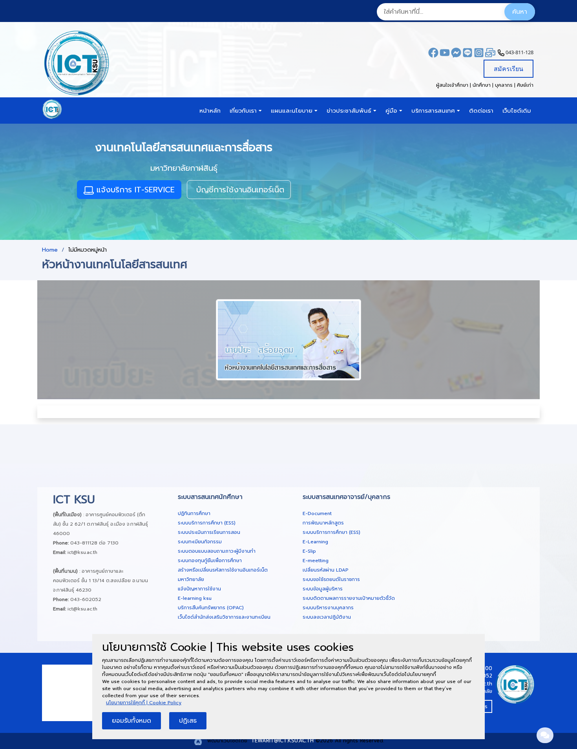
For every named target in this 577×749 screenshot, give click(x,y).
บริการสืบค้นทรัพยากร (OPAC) (211, 607)
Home (50, 250)
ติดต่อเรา (481, 110)
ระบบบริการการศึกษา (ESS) (207, 522)
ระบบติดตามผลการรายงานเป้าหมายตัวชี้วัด (349, 598)
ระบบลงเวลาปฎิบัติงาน (327, 617)
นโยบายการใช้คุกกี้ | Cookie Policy (143, 702)
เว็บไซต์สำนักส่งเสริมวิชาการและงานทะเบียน (224, 617)
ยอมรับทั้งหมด (131, 720)
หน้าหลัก (210, 110)
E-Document (317, 513)
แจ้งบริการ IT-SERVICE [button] (134, 189)
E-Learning (315, 541)
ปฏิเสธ (188, 720)
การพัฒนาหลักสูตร (323, 522)
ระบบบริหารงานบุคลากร (328, 607)
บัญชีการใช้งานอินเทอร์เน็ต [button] (239, 189)
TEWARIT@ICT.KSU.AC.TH (281, 740)
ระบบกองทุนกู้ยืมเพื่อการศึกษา (210, 560)
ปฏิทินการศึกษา (194, 513)
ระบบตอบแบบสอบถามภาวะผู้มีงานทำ (217, 551)
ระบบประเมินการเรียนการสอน (209, 532)
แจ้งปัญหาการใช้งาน (199, 588)
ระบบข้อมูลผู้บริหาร (323, 588)
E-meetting (316, 560)
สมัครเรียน (508, 68)
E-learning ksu (195, 598)
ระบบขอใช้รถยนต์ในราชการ (331, 579)
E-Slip (309, 551)
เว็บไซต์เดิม (516, 110)
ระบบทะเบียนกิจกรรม (200, 541)
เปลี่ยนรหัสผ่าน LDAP (326, 570)
